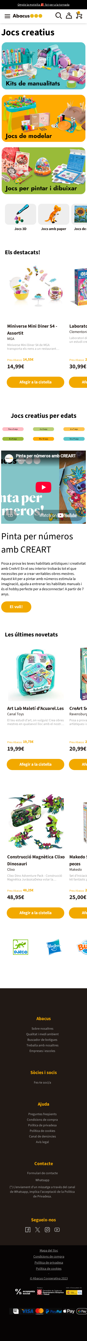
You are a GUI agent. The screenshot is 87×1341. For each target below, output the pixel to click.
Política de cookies (42, 1131)
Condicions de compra (42, 1119)
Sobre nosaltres (42, 1028)
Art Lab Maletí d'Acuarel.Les (35, 708)
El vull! (16, 607)
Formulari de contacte (42, 1173)
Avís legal (42, 1142)
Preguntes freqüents (42, 1114)
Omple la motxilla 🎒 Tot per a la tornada (44, 5)
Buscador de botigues (42, 1040)
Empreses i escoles (42, 1051)
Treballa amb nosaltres (42, 1045)
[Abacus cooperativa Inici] (29, 18)
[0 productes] (79, 17)
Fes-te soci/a (42, 1082)
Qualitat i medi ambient (42, 1034)
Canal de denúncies (42, 1136)
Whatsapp (42, 1180)
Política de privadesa (42, 1125)
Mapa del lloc (49, 1250)
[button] (69, 16)
